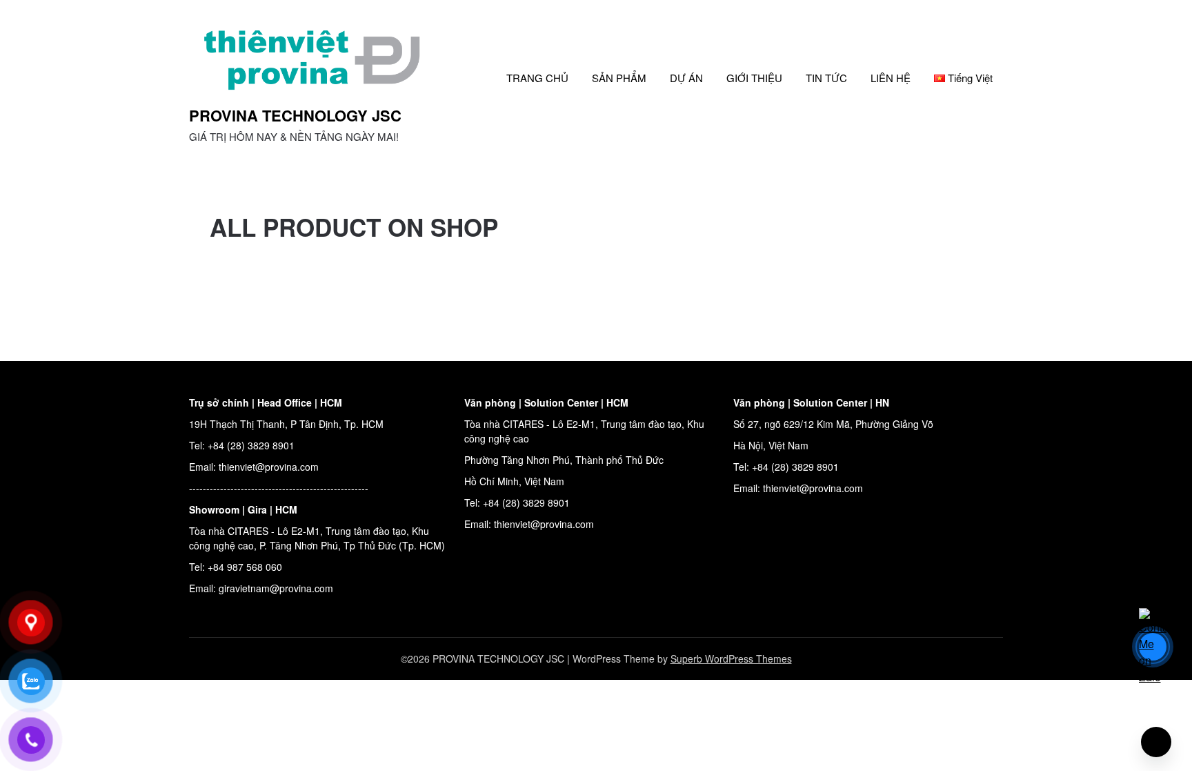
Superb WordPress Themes (731, 658)
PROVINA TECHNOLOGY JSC (295, 115)
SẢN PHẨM (619, 77)
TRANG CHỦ (537, 77)
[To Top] (1156, 742)
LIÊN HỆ (891, 77)
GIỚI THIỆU (754, 77)
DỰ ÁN (686, 77)
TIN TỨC (826, 77)
